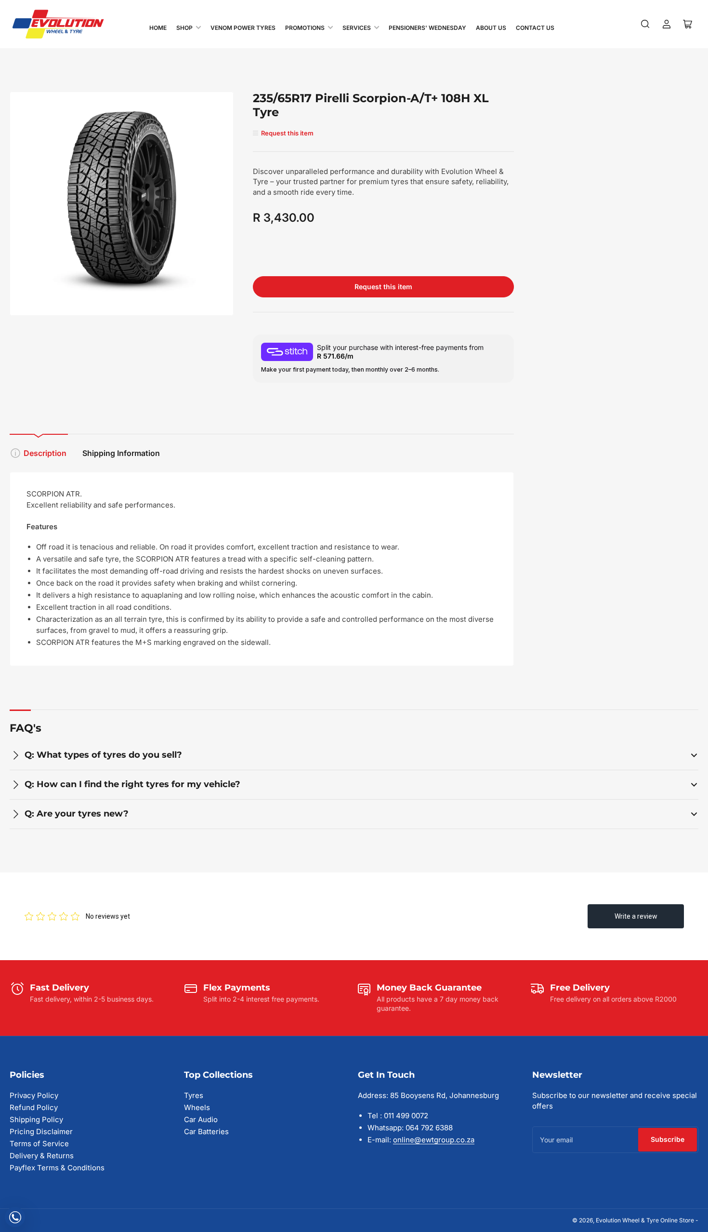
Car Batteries (206, 1131)
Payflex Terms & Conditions (57, 1167)
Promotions (305, 27)
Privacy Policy (34, 1095)
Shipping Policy (36, 1119)
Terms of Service (39, 1143)
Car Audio (201, 1119)
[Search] (645, 24)
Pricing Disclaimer (41, 1131)
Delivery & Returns (42, 1155)
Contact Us (535, 27)
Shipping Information (121, 453)
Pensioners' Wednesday (427, 27)
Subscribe (667, 1139)
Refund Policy (34, 1107)
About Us (491, 27)
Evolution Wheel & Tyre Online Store (645, 1220)
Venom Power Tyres (242, 27)
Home (158, 27)
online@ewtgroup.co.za (433, 1139)
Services (356, 27)
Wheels (197, 1107)
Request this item (383, 286)
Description (45, 453)
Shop (184, 27)
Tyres (193, 1095)
